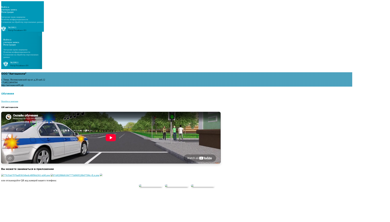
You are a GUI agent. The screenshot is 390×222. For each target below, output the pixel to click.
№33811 (12, 27)
